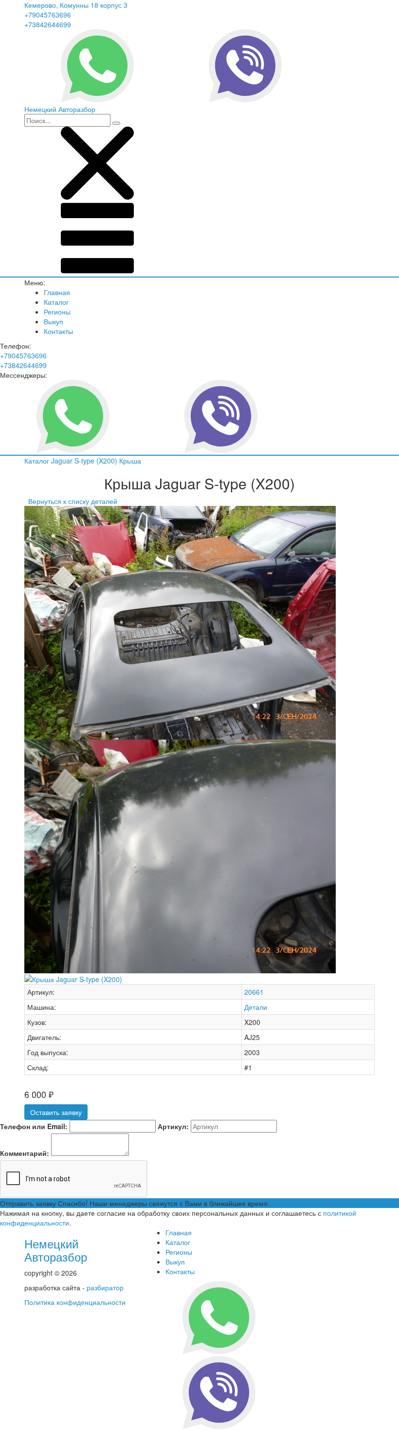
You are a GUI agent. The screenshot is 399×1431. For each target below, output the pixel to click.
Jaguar (62, 460)
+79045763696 (47, 14)
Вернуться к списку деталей (70, 501)
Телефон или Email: (34, 1126)
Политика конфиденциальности (75, 1302)
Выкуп (53, 321)
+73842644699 (47, 24)
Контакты (58, 331)
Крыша (130, 460)
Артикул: (173, 1126)
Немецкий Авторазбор (55, 1249)
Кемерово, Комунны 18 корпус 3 (75, 5)
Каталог (56, 302)
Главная (57, 292)
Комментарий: (24, 1153)
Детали (255, 1007)
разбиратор (105, 1287)
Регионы (57, 311)
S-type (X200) (96, 460)
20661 (254, 992)
